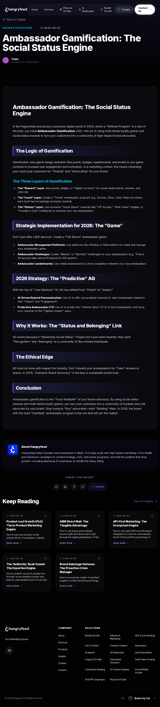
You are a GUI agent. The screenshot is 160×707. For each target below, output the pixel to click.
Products (63, 649)
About (61, 635)
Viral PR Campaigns (95, 679)
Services (62, 642)
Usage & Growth (93, 659)
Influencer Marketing (115, 637)
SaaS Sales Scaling (145, 659)
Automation (140, 645)
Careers (62, 670)
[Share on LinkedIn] (65, 486)
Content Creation (119, 645)
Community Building (95, 669)
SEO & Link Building (145, 635)
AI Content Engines (119, 669)
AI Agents (90, 652)
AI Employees (117, 652)
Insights (62, 656)
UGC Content (91, 645)
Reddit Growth (92, 635)
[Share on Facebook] (74, 486)
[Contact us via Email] (9, 650)
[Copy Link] (82, 486)
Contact (62, 663)
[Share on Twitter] (56, 486)
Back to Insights (16, 19)
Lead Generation (143, 652)
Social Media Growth (141, 671)
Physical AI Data (118, 679)
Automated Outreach (115, 661)
